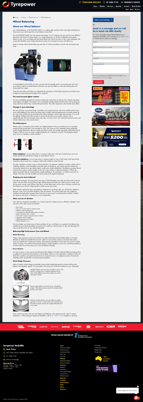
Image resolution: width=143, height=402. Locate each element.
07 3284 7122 (112, 2)
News (131, 9)
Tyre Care (63, 354)
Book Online (136, 6)
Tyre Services (64, 374)
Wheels (102, 6)
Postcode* (96, 58)
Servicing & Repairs (65, 371)
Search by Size (64, 350)
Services (110, 6)
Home (16, 17)
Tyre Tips (62, 356)
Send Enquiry (98, 82)
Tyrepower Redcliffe (91, 2)
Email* (95, 53)
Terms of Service (103, 78)
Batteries (62, 367)
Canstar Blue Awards (100, 348)
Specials (118, 6)
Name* (95, 42)
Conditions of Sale (23, 399)
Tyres (95, 6)
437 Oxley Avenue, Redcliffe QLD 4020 (19, 353)
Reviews (137, 9)
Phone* (102, 47)
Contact (126, 6)
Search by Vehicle (65, 348)
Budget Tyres (98, 350)
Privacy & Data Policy (13, 399)
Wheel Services (64, 376)
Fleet (127, 9)
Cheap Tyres (98, 352)
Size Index (97, 345)
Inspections (63, 369)
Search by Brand (65, 352)
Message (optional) (98, 64)
